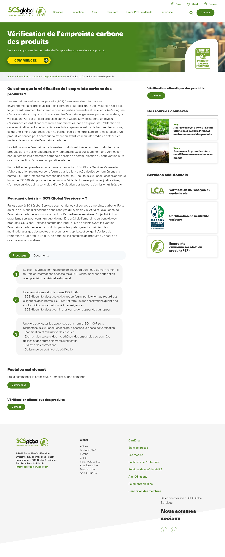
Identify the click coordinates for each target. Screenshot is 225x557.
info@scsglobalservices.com (32, 466)
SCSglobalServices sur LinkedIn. (164, 530)
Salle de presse (138, 447)
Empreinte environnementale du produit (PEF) (185, 247)
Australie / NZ (88, 450)
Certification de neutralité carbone (189, 217)
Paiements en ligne (140, 483)
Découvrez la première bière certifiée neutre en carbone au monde (193, 154)
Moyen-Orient (88, 469)
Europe (84, 453)
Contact (205, 12)
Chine (83, 457)
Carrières (134, 440)
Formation (78, 12)
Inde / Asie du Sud (90, 461)
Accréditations (137, 476)
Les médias (135, 455)
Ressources (111, 12)
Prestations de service (28, 76)
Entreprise (166, 12)
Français (213, 3)
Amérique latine (89, 465)
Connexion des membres (144, 491)
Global (84, 440)
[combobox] (212, 4)
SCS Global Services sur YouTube (174, 530)
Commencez (25, 60)
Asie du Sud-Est (89, 473)
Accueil (11, 76)
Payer (178, 3)
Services (58, 12)
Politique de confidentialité (145, 469)
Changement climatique (53, 76)
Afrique (84, 446)
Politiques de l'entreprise (144, 462)
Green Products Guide (139, 12)
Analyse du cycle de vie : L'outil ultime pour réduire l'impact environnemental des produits (193, 131)
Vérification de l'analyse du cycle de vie (189, 191)
